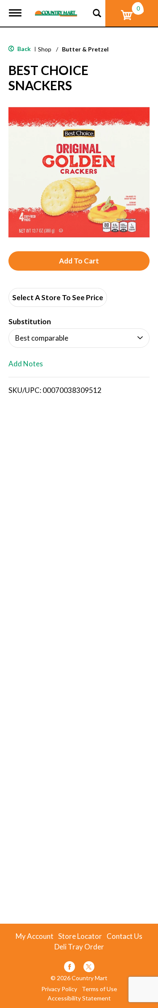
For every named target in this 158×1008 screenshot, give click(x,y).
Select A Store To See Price (57, 297)
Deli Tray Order (79, 947)
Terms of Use (99, 989)
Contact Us (124, 936)
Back (23, 48)
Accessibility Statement (79, 998)
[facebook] (69, 968)
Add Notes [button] (25, 364)
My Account (35, 936)
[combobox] (79, 338)
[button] (79, 261)
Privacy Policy (59, 989)
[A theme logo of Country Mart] (56, 8)
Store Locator (80, 936)
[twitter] (88, 968)
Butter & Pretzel (85, 49)
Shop (44, 49)
